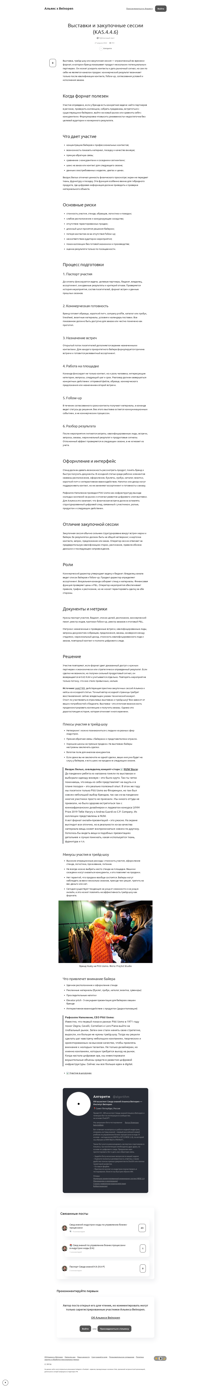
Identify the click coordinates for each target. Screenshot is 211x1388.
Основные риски (79, 204)
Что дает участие (79, 136)
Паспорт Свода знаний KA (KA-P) (86, 1259)
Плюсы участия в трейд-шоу (85, 724)
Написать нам (70, 1348)
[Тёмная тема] (164, 1350)
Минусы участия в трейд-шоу (86, 854)
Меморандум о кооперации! (104, 1175)
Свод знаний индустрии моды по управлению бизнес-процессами (97, 1219)
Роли (68, 564)
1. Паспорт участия (77, 274)
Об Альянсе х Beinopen (53, 1348)
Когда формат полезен (85, 95)
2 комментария (75, 1262)
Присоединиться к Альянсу (140, 8)
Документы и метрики (85, 608)
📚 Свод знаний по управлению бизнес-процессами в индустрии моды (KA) (103, 1239)
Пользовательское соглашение (121, 1348)
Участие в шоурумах (80, 1072)
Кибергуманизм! (99, 1180)
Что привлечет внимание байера (89, 979)
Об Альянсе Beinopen (105, 1309)
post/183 (80, 688)
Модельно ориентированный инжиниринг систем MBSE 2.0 (116, 1173)
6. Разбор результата (79, 426)
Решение (72, 656)
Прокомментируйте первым (77, 1284)
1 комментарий (75, 1244)
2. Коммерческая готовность (85, 306)
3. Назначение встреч (80, 338)
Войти (161, 8)
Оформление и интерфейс (89, 460)
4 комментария (78, 1224)
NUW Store (130, 769)
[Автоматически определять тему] (160, 1350)
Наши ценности (83, 1348)
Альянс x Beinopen (58, 8)
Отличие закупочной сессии (90, 524)
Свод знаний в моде (99, 1348)
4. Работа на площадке (81, 366)
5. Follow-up (72, 398)
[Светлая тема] (156, 1350)
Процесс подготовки (83, 264)
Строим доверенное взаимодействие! (108, 1178)
